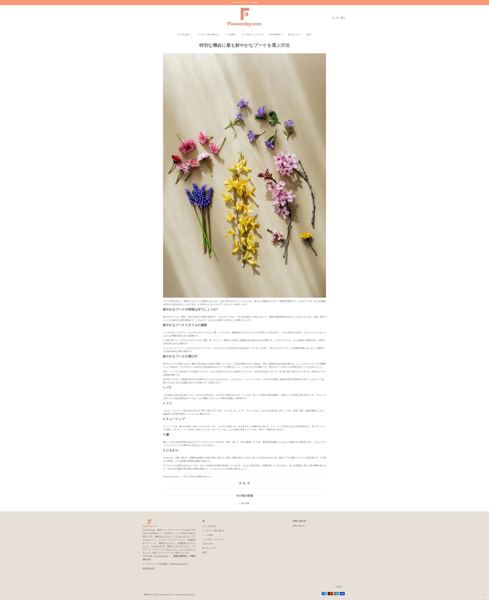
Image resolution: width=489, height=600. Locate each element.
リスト (186, 536)
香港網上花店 (149, 568)
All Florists (275, 34)
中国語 (190, 540)
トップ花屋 (229, 34)
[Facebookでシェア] (240, 484)
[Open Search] (333, 18)
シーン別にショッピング (252, 34)
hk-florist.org (161, 556)
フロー (180, 536)
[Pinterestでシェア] (249, 484)
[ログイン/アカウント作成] (337, 18)
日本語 (338, 586)
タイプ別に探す (183, 34)
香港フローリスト (167, 543)
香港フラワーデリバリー (178, 546)
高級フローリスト (163, 536)
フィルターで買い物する (207, 34)
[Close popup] (483, 565)
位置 (308, 34)
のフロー (147, 540)
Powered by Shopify (185, 594)
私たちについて (294, 34)
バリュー (183, 549)
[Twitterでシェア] (244, 484)
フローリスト (171, 549)
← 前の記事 (243, 503)
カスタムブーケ (158, 546)
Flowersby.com (165, 594)
